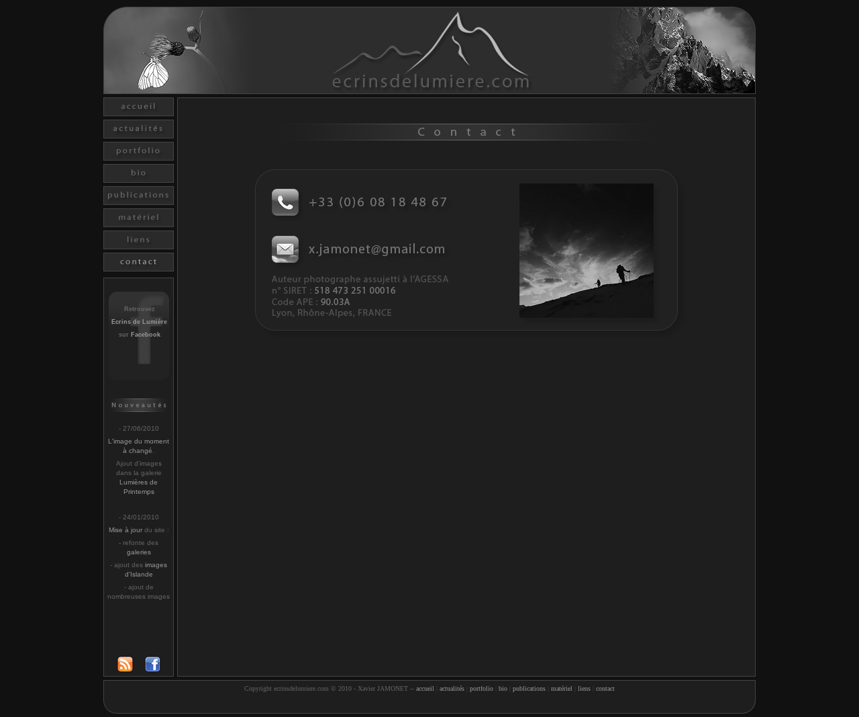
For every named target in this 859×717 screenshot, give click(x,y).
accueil (425, 688)
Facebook (145, 334)
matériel (561, 688)
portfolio (481, 688)
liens (584, 688)
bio (503, 688)
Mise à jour (125, 530)
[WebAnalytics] (429, 705)
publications (529, 688)
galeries (139, 552)
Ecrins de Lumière (139, 322)
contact (605, 688)
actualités (452, 688)
